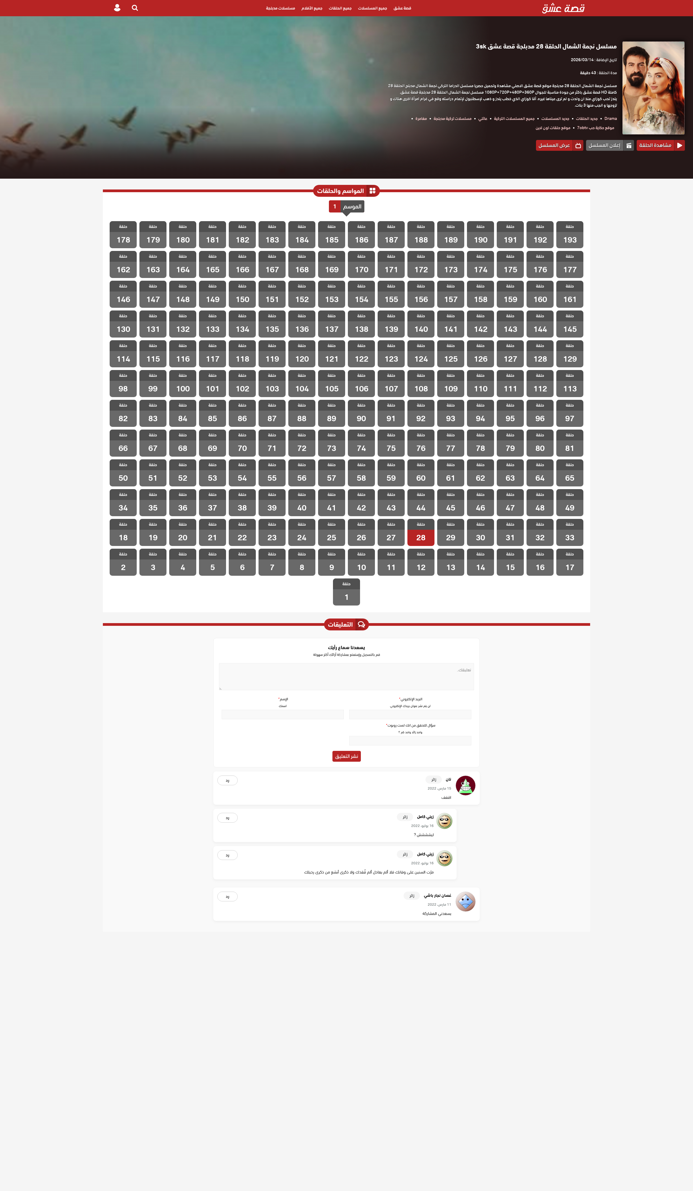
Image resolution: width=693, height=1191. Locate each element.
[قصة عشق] (563, 8)
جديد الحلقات (587, 118)
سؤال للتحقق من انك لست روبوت (410, 725)
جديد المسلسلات (555, 118)
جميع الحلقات (340, 8)
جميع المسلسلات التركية (514, 118)
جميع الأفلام (312, 8)
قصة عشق (402, 8)
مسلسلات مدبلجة (280, 8)
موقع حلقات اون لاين (553, 128)
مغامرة (421, 118)
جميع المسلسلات (372, 8)
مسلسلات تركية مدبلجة (453, 118)
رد (227, 780)
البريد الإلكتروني (410, 699)
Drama (610, 118)
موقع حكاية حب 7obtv (595, 128)
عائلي (482, 118)
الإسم (283, 699)
